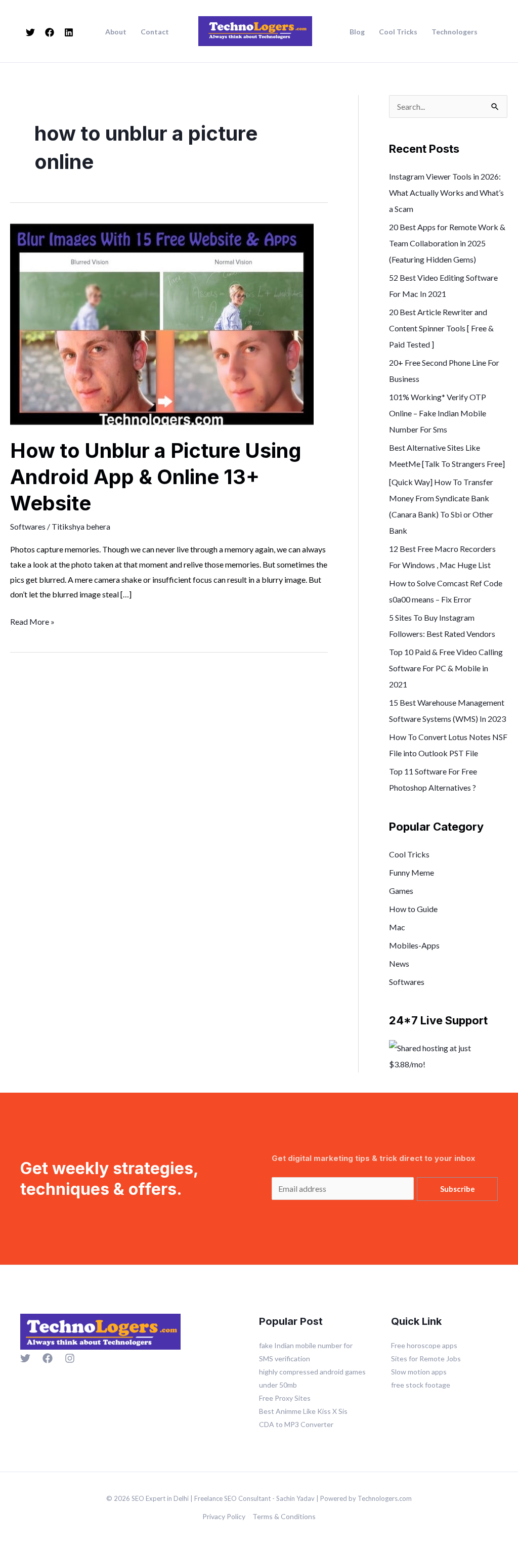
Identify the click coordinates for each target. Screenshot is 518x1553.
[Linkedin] (68, 32)
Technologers (454, 31)
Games (401, 890)
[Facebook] (49, 32)
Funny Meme (411, 872)
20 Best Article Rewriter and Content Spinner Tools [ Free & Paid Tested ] (441, 328)
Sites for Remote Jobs (426, 1358)
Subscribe (457, 1188)
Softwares (28, 526)
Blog (357, 31)
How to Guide (413, 909)
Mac (397, 927)
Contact (155, 31)
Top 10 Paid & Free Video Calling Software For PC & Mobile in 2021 (446, 668)
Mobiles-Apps (414, 945)
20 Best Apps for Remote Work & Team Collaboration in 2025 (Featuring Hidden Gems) (447, 243)
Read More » (32, 620)
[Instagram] (70, 1358)
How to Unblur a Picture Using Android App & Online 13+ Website (155, 476)
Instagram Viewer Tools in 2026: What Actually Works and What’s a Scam (446, 192)
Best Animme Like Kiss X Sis (303, 1411)
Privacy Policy (223, 1516)
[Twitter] (30, 32)
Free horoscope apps (424, 1345)
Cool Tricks (398, 31)
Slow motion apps (419, 1371)
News (399, 963)
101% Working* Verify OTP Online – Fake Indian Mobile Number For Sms (437, 413)
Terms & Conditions (284, 1516)
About (115, 31)
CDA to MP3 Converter (296, 1424)
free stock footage (420, 1385)
